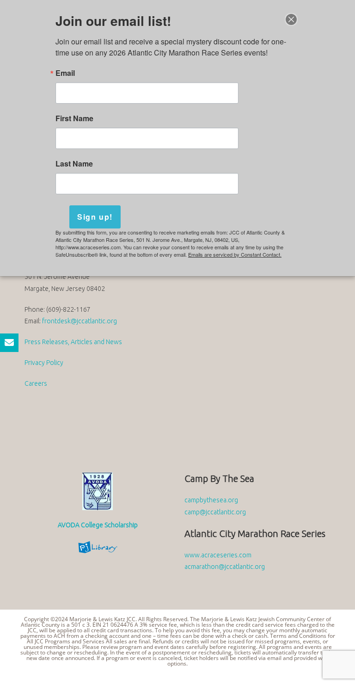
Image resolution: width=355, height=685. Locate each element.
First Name (74, 118)
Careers (35, 383)
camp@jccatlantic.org (215, 512)
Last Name (74, 163)
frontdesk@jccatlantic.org (79, 321)
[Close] (291, 19)
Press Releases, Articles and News (73, 342)
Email (65, 73)
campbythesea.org (211, 500)
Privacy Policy (43, 362)
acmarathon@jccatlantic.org (224, 566)
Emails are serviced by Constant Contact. (235, 254)
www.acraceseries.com (217, 555)
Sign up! (95, 216)
